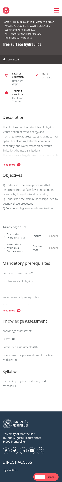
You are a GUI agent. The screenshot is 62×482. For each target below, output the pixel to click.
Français (51, 476)
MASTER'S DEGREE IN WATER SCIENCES (27, 25)
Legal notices (10, 470)
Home (6, 21)
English (40, 476)
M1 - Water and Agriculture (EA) (23, 33)
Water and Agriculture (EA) (20, 29)
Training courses (22, 21)
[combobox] (40, 477)
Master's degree (44, 21)
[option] (51, 477)
